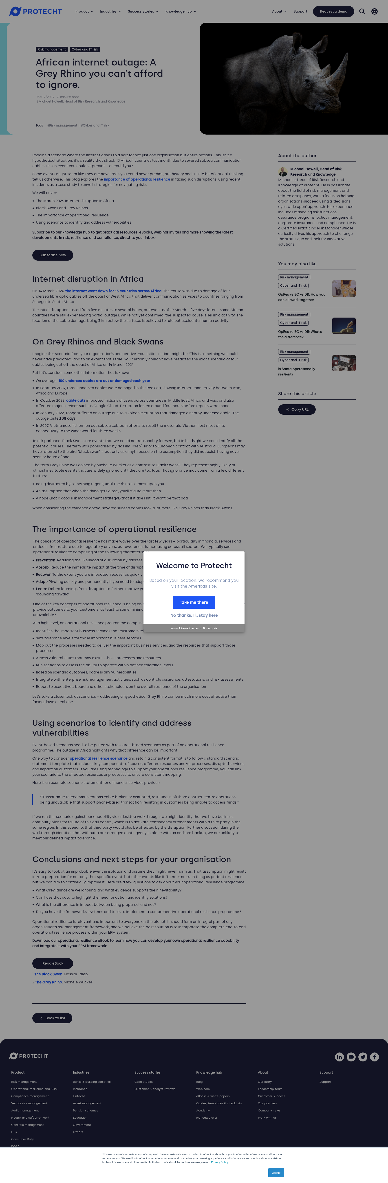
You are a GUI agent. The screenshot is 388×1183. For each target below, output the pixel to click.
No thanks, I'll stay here (194, 615)
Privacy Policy (219, 1162)
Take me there (194, 602)
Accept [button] (276, 1172)
